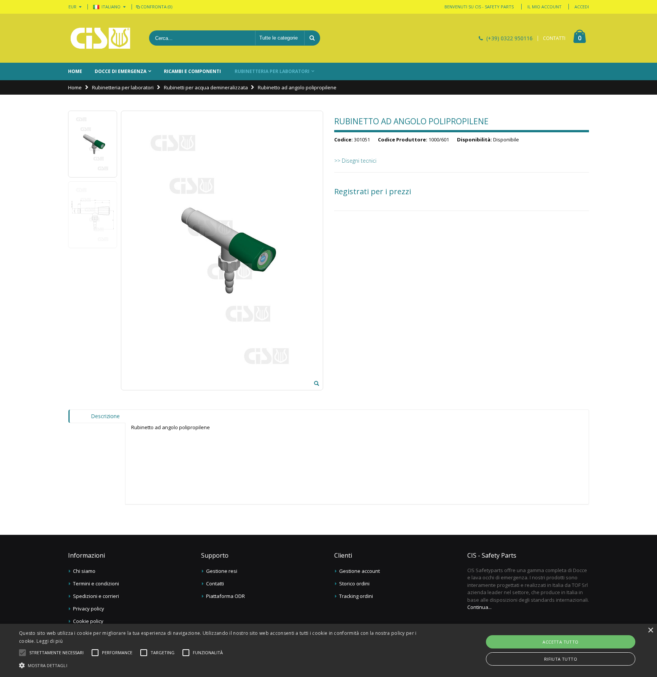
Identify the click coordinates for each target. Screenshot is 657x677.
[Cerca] (312, 38)
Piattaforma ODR (225, 596)
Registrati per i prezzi (372, 191)
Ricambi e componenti (192, 71)
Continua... (479, 607)
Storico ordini (354, 583)
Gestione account (359, 571)
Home (75, 87)
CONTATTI (554, 38)
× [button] (650, 630)
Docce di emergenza (120, 71)
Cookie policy (88, 621)
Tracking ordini (356, 596)
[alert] (328, 650)
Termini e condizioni (96, 583)
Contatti (215, 583)
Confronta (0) (156, 7)
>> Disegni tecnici (355, 160)
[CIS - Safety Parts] (100, 38)
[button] (56, 652)
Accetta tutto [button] (560, 642)
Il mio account (544, 7)
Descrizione (105, 416)
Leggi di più (49, 641)
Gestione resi (221, 571)
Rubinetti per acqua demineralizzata (206, 87)
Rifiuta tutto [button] (560, 659)
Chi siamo (84, 571)
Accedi (581, 7)
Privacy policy (88, 608)
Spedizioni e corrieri (96, 596)
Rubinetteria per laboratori (272, 71)
